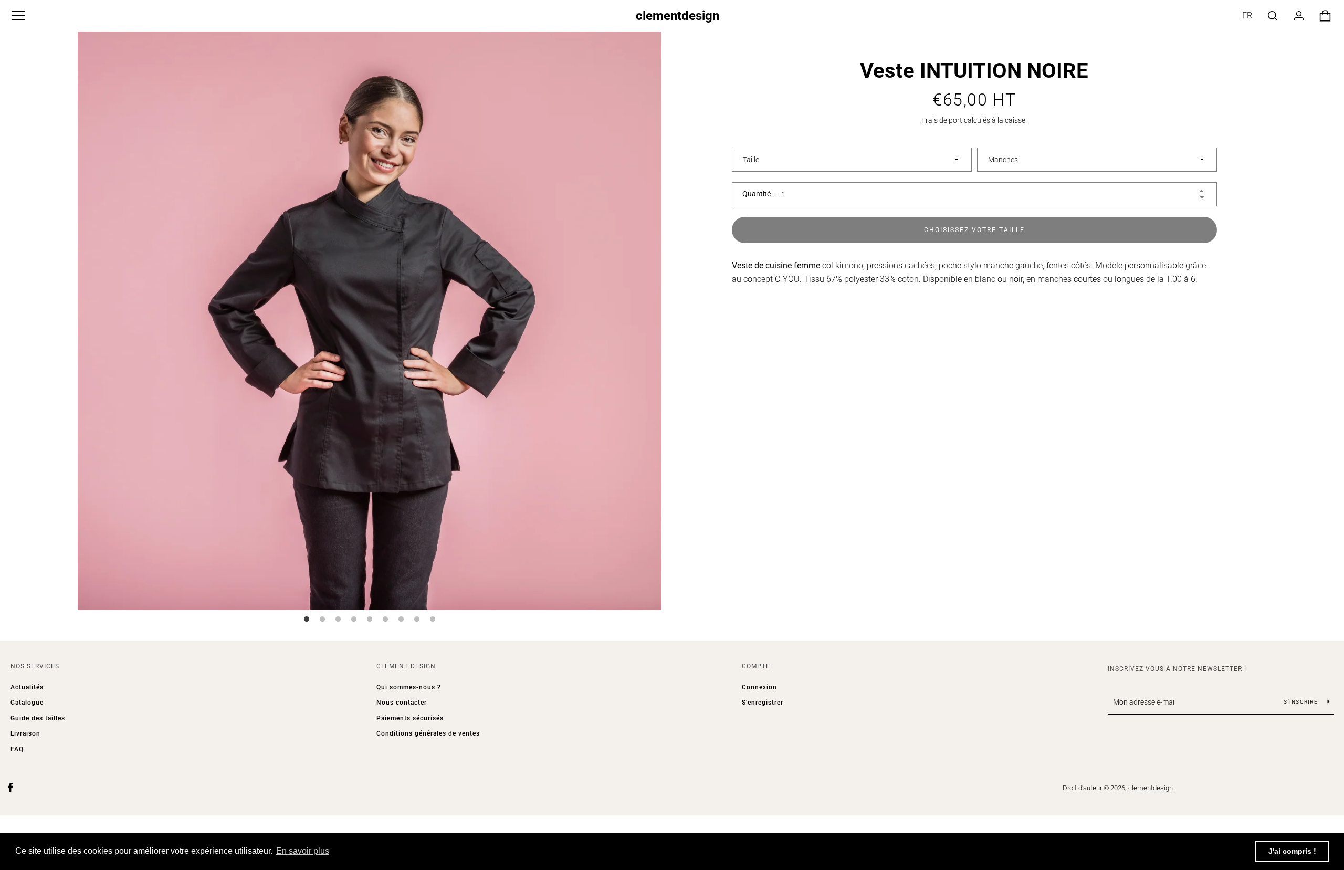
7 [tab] (401, 619)
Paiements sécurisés (410, 718)
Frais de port (941, 120)
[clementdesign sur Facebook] (10, 787)
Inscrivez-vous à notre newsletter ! (1177, 669)
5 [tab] (369, 619)
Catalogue (27, 702)
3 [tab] (338, 619)
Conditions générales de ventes (428, 733)
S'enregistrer (762, 702)
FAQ (17, 749)
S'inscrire (1301, 702)
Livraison (25, 733)
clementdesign (677, 15)
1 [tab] (306, 619)
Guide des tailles (37, 718)
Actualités (27, 687)
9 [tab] (432, 619)
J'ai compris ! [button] (1292, 851)
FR (1247, 15)
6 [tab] (385, 619)
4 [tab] (354, 619)
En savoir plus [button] (302, 850)
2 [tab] (322, 619)
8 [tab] (417, 619)
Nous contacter (401, 702)
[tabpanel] (370, 318)
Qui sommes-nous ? (408, 687)
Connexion (759, 687)
